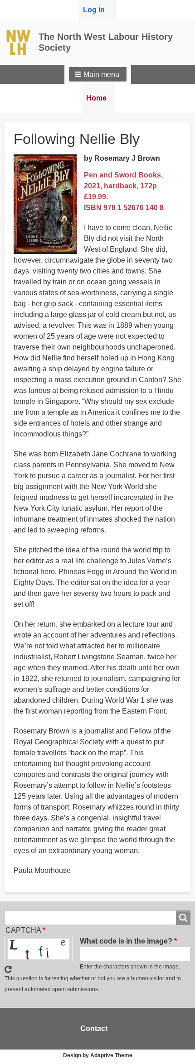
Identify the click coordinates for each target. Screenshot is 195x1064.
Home (96, 98)
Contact (93, 1028)
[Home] (22, 42)
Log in (94, 10)
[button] (98, 74)
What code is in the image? (126, 941)
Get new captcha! (8, 969)
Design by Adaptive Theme (97, 1055)
